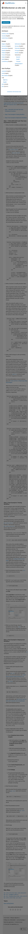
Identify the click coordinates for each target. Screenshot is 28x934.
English (18, 59)
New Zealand (5, 75)
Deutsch (18, 57)
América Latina (5, 33)
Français (18, 61)
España (3, 50)
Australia (4, 71)
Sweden (17, 52)
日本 (3, 84)
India (3, 73)
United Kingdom (19, 63)
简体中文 (5, 80)
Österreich (17, 48)
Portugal (17, 50)
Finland (3, 52)
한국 (3, 86)
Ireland (3, 57)
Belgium (4, 44)
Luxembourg (5, 61)
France (3, 55)
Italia (3, 59)
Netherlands (18, 44)
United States (5, 38)
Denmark (4, 46)
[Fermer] (26, 3)
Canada (4, 35)
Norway (17, 46)
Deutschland (5, 48)
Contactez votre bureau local (14, 91)
